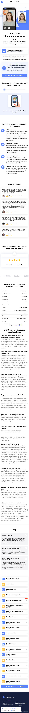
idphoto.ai (9, 699)
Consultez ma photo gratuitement (14, 75)
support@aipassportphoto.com (20, 703)
